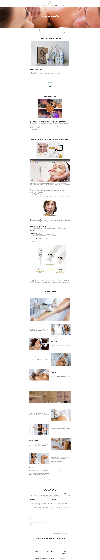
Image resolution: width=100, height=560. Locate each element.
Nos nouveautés (56, 5)
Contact (66, 5)
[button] (35, 30)
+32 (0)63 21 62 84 (64, 551)
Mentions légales (64, 553)
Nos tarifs (51, 5)
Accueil (33, 5)
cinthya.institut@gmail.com (64, 552)
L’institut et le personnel (44, 5)
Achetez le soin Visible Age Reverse (53, 280)
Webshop (62, 5)
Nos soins (37, 5)
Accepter (62, 558)
